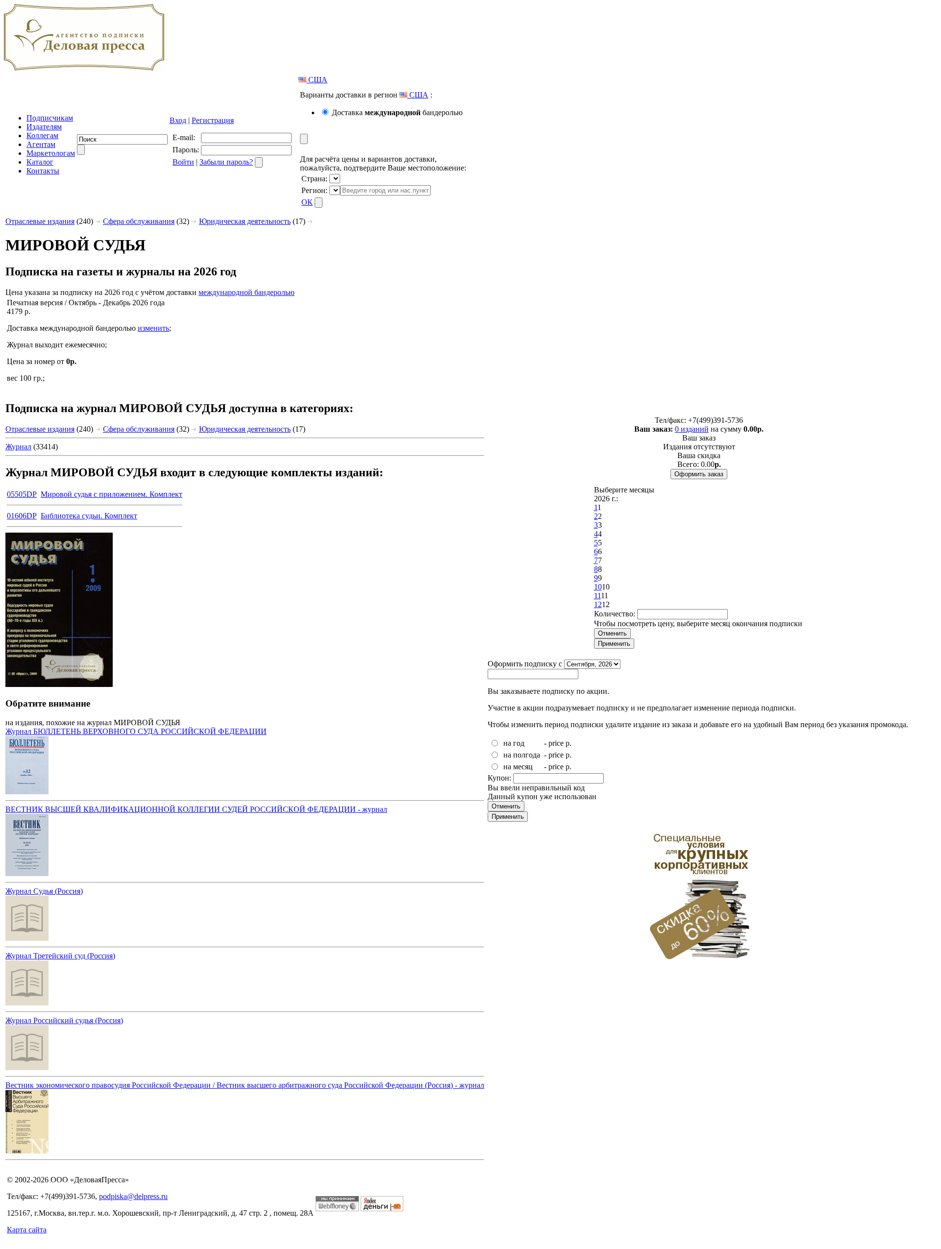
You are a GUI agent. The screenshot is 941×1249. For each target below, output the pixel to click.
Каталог (39, 162)
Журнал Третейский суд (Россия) (60, 956)
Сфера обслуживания (138, 221)
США (316, 79)
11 (597, 595)
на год (513, 743)
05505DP (22, 494)
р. (568, 743)
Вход (178, 120)
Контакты (42, 171)
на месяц (518, 766)
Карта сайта (27, 1229)
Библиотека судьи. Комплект (89, 516)
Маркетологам (50, 153)
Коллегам (42, 135)
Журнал (18, 446)
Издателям (44, 126)
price (556, 743)
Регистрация (213, 120)
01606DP (22, 516)
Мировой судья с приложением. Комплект (111, 494)
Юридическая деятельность (245, 221)
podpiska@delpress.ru (133, 1196)
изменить (153, 328)
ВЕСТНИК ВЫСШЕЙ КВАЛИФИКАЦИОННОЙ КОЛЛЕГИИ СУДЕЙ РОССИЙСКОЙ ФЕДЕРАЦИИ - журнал (196, 809)
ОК (307, 202)
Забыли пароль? (226, 162)
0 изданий (692, 429)
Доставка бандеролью (397, 112)
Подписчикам (49, 118)
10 (598, 587)
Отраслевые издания (39, 221)
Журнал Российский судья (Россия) (64, 1020)
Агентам (40, 144)
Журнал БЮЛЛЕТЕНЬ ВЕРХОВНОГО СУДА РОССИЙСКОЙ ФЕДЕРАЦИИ (136, 731)
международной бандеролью (246, 292)
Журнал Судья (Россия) (44, 891)
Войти (183, 162)
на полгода (521, 755)
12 (598, 604)
